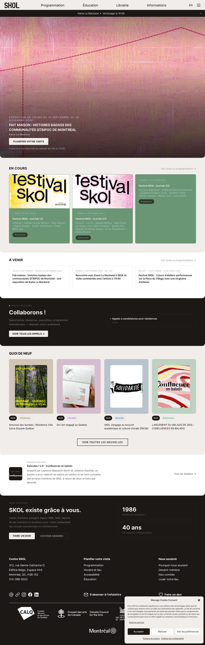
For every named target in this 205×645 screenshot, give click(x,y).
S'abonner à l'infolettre (105, 594)
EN (191, 5)
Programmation (52, 5)
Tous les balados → (185, 473)
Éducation (90, 5)
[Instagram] (24, 594)
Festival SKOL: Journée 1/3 (27, 218)
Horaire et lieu (92, 570)
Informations (156, 5)
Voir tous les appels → (28, 333)
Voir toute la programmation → (178, 168)
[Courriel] (11, 594)
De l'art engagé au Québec (72, 424)
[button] (198, 600)
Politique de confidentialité (172, 638)
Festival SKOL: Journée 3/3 (154, 185)
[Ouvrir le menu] (198, 5)
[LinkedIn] (36, 594)
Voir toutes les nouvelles (102, 442)
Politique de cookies (151, 638)
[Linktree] (17, 594)
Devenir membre (51, 535)
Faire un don (22, 535)
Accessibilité (91, 574)
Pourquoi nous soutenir (173, 565)
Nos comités (167, 574)
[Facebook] (30, 594)
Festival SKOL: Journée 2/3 (91, 218)
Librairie (122, 5)
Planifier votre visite (28, 141)
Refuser (162, 631)
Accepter (139, 631)
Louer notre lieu (168, 579)
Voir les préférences (188, 631)
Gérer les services (136, 622)
